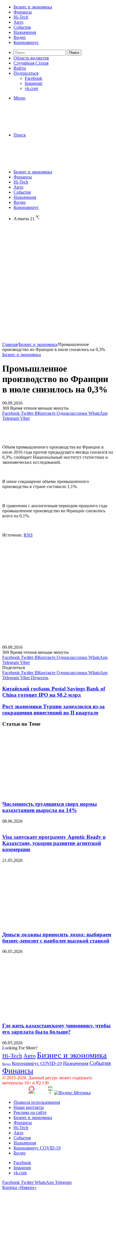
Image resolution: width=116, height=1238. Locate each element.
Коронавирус (26, 42)
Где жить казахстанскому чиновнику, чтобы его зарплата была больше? (56, 1029)
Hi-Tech (21, 17)
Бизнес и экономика (33, 7)
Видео (20, 37)
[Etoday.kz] (44, 125)
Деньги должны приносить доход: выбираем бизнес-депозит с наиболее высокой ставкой (56, 938)
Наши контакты (29, 1107)
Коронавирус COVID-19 (37, 1063)
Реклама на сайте (30, 1112)
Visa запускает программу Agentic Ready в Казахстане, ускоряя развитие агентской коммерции (54, 843)
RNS (28, 535)
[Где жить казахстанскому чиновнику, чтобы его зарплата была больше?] (57, 1014)
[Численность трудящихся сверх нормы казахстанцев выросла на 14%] (57, 793)
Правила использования (37, 1102)
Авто (18, 22)
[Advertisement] (58, 284)
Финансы (23, 12)
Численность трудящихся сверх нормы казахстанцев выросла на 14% (49, 807)
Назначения (25, 32)
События (22, 27)
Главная (9, 344)
